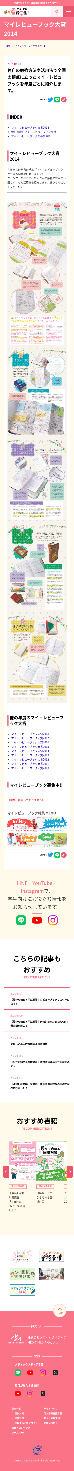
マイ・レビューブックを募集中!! (30, 136)
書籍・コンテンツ (21, 1427)
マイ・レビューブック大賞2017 (30, 738)
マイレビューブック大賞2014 (30, 45)
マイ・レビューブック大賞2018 (30, 734)
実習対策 (19, 1418)
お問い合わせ (50, 1423)
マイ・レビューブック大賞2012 (30, 759)
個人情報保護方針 (53, 1413)
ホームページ (18, 1432)
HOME (7, 45)
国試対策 (19, 1413)
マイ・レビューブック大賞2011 (30, 764)
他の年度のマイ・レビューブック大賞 (33, 132)
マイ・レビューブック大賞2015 (30, 746)
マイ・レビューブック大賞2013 (30, 755)
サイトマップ (50, 1408)
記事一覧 (16, 1408)
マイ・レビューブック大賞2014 (30, 127)
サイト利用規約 (52, 1418)
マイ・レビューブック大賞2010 (30, 768)
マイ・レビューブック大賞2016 (30, 742)
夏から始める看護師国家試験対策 (28, 1044)
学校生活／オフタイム (26, 1423)
